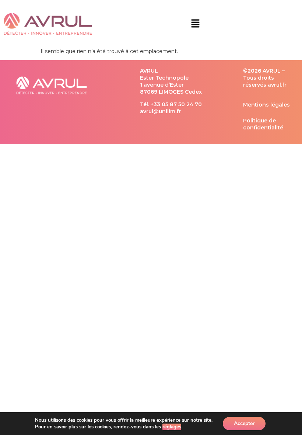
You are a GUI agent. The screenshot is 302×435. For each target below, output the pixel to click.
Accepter (244, 423)
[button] (195, 24)
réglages (171, 427)
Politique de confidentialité (263, 124)
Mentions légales (266, 104)
